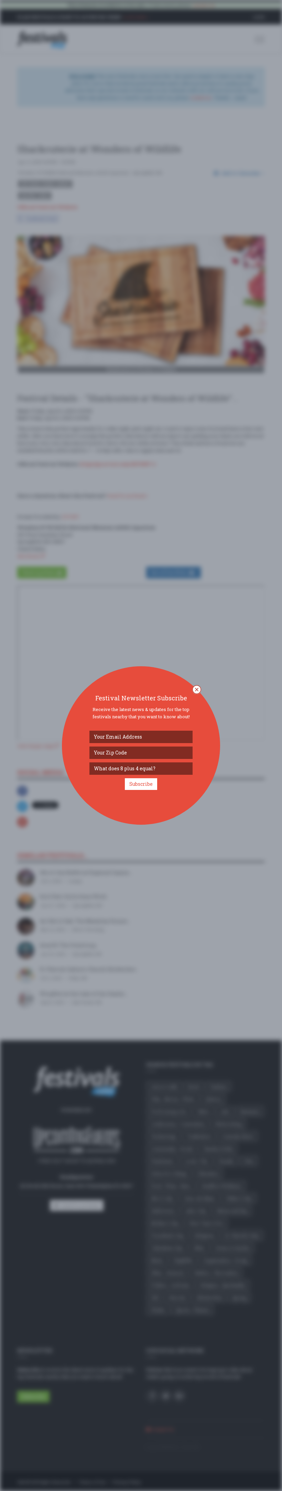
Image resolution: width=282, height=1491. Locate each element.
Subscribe (141, 784)
